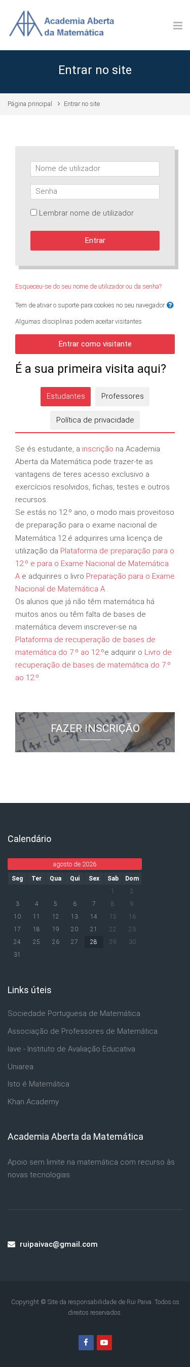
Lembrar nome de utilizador (86, 213)
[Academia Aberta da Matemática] (61, 24)
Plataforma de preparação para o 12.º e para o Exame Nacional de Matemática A (94, 563)
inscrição (97, 448)
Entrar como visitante (95, 343)
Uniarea (20, 1066)
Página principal (30, 104)
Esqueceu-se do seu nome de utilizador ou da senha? (88, 286)
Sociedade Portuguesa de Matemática (74, 1013)
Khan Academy (33, 1101)
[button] (170, 305)
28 (93, 941)
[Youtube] (104, 1342)
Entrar (95, 240)
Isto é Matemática (38, 1084)
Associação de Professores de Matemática (83, 1031)
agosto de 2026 (74, 864)
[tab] (66, 396)
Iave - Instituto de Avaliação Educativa (71, 1049)
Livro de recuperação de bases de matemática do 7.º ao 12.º (93, 665)
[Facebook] (86, 1342)
